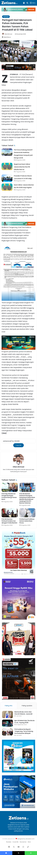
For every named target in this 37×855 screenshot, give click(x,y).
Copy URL (18, 445)
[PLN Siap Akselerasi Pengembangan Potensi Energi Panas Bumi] (10, 487)
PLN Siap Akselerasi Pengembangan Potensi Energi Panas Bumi (9, 496)
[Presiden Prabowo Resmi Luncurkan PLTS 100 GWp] (7, 178)
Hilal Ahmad (8, 34)
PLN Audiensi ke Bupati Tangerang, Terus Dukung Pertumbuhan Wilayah (23, 731)
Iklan (29, 842)
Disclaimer (23, 842)
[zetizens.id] (9, 2)
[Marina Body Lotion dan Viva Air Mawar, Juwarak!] (7, 714)
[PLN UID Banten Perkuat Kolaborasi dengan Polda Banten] (10, 512)
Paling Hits (8, 706)
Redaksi (8, 842)
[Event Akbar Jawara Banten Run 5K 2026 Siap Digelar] (7, 187)
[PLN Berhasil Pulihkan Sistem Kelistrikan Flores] (27, 512)
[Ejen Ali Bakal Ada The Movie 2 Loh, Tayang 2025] (7, 723)
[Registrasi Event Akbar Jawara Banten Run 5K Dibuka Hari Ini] (7, 166)
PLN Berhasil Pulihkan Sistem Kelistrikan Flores (26, 521)
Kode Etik (15, 842)
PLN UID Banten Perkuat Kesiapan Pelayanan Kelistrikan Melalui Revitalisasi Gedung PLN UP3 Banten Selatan (27, 498)
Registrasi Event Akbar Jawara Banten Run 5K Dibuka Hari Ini (22, 166)
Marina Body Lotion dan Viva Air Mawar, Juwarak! (23, 713)
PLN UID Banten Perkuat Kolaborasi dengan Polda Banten (9, 521)
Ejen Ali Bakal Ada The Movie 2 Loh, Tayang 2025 (24, 722)
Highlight (6, 17)
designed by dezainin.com (25, 839)
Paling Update (27, 706)
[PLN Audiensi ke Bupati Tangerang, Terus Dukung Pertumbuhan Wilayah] (7, 732)
